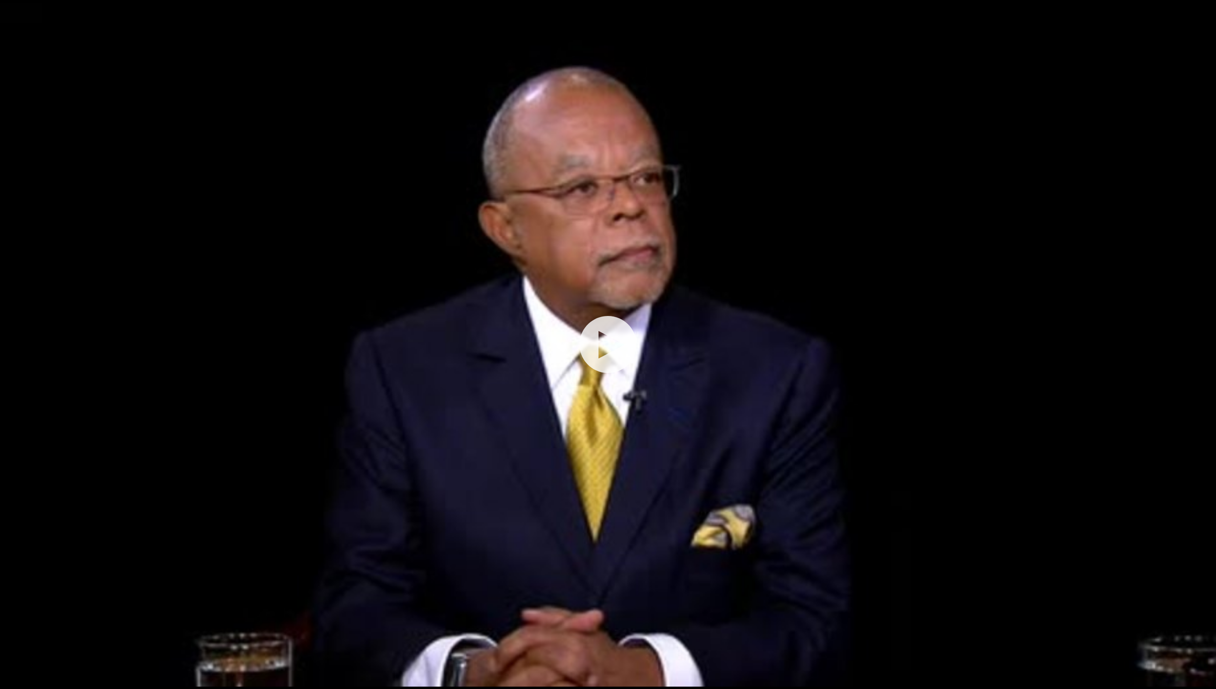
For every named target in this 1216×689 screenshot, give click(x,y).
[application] (608, 344)
